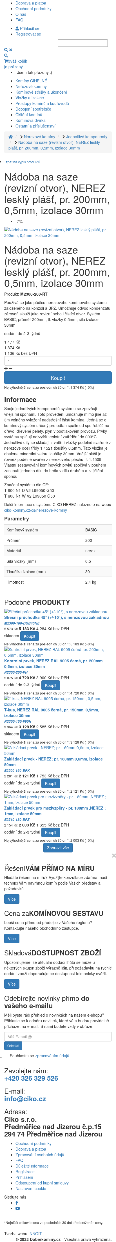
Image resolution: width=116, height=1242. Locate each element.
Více (12, 899)
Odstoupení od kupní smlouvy (42, 1183)
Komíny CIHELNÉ (31, 80)
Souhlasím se (39, 1055)
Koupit (58, 377)
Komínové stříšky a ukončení (41, 92)
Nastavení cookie (30, 1188)
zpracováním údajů (52, 1055)
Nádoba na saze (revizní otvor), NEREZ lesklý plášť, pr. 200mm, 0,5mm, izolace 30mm (54, 145)
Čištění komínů (28, 114)
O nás (20, 14)
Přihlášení (24, 1177)
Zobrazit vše (58, 847)
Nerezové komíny (31, 86)
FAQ (19, 20)
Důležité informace (32, 1166)
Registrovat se (28, 34)
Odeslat (13, 1045)
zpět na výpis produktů (23, 161)
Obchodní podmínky (33, 8)
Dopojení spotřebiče (33, 109)
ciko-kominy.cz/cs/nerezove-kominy (35, 510)
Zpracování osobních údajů (39, 1154)
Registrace (25, 1171)
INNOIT (35, 1233)
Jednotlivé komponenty (86, 136)
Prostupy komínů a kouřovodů (42, 103)
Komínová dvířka (30, 120)
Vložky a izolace (29, 97)
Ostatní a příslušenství (35, 126)
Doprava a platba (30, 3)
